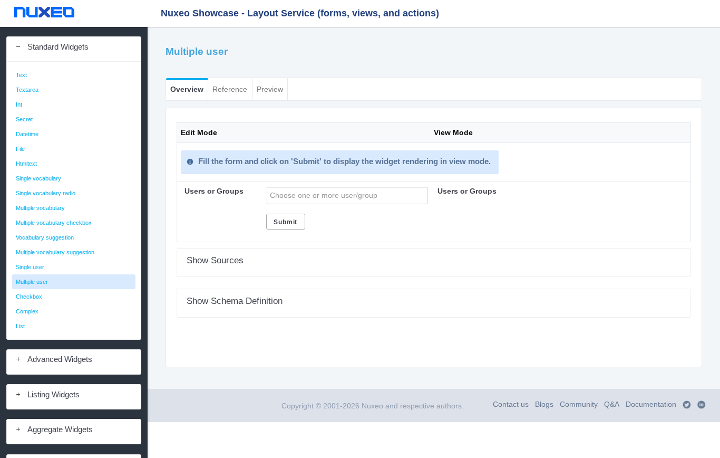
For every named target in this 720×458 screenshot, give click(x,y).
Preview (270, 89)
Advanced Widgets (59, 359)
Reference (229, 89)
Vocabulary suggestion (45, 237)
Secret (24, 119)
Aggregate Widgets (60, 429)
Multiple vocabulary (40, 208)
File (20, 149)
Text (21, 75)
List (20, 326)
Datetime (27, 134)
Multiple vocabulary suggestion (55, 252)
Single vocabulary (38, 178)
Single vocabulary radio (45, 193)
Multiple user (32, 282)
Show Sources (215, 260)
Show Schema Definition (235, 300)
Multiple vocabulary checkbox (54, 223)
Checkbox (29, 296)
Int (19, 104)
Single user (30, 267)
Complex (27, 311)
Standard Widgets (58, 47)
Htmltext (26, 163)
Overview (186, 89)
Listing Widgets (53, 394)
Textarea (27, 90)
